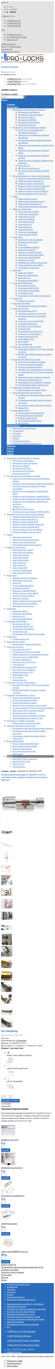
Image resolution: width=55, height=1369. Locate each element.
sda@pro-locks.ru (9, 89)
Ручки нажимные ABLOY (23, 585)
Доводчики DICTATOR (21, 573)
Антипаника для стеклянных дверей (28, 715)
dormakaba (21, 1040)
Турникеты (12, 636)
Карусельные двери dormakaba (26, 644)
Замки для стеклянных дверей (26, 697)
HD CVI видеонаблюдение (24, 751)
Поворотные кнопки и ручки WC (26, 601)
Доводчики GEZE (20, 567)
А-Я (8, 1327)
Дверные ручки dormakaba (24, 578)
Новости (11, 446)
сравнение (6, 1106)
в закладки (6, 1103)
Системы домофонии (21, 659)
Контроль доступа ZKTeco (24, 662)
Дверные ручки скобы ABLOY (25, 593)
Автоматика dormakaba (23, 460)
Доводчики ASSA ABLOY (22, 550)
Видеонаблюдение (15, 741)
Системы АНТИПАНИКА (17, 621)
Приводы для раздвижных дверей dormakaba (33, 483)
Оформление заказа (10, 51)
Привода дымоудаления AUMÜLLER (28, 524)
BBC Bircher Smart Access (23, 509)
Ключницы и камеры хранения (21, 720)
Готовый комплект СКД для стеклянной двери (33, 708)
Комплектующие (19, 1108)
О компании (17, 431)
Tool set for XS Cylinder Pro (12, 1195)
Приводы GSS (18, 506)
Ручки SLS (16, 583)
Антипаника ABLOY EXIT (22, 626)
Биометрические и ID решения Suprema (30, 654)
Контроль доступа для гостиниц (21, 682)
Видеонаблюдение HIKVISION (25, 743)
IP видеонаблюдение (22, 748)
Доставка (16, 433)
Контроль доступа (15, 646)
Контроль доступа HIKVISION (25, 657)
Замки (9, 534)
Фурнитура (12, 575)
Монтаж (4, 1277)
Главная (4, 771)
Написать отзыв (34, 1045)
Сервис (10, 451)
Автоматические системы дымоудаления (25, 514)
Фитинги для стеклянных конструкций (29, 705)
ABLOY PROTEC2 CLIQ (21, 761)
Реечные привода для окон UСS (26, 532)
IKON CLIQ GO (18, 764)
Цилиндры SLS (18, 616)
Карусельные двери (16, 641)
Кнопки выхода (19, 680)
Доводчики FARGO (20, 557)
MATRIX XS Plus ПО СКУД (11, 1167)
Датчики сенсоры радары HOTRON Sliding (31, 511)
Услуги (10, 453)
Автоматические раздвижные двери (23, 1316)
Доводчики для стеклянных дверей (28, 710)
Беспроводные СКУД (21, 649)
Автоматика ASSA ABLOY (23, 471)
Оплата (15, 438)
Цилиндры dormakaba (22, 613)
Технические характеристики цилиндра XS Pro (22, 1267)
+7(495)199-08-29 (14, 23)
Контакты (16, 436)
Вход (9, 37)
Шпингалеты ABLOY (21, 588)
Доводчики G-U (19, 562)
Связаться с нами (14, 1361)
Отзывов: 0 (20, 1045)
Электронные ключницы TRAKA (26, 723)
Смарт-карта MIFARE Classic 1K (14, 1251)
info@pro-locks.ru (14, 34)
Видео (4, 1280)
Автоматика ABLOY (20, 465)
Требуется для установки (12, 1272)
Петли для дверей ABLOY (23, 596)
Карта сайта (12, 1366)
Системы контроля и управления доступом (26, 1309)
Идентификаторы (20, 675)
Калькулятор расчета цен (24, 428)
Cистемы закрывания (22, 570)
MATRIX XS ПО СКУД (9, 1140)
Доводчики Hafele (20, 560)
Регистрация (21, 37)
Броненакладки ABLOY (22, 618)
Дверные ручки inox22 (22, 580)
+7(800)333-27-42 (14, 20)
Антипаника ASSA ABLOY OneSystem (28, 634)
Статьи (10, 448)
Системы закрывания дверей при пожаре (26, 1319)
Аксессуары (17, 754)
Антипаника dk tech (21, 624)
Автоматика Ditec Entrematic (25, 463)
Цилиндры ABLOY (20, 611)
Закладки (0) (12, 39)
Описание (6, 1108)
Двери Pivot (17, 738)
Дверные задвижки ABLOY (24, 590)
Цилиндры (11, 608)
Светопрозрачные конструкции (21, 726)
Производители (14, 1363)
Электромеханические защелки (26, 545)
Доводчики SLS (19, 565)
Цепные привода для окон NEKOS (27, 529)
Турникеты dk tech (20, 639)
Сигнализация (18, 766)
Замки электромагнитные (24, 542)
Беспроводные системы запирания (23, 1324)
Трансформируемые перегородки (27, 718)
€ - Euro (10, 7)
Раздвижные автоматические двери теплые (32, 728)
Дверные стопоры (20, 598)
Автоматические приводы (24, 713)
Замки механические (22, 537)
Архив (9, 756)
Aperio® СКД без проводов (24, 759)
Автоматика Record (21, 473)
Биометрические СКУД (22, 672)
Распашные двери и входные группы (29, 736)
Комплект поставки (10, 1269)
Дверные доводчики (16, 547)
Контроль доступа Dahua (23, 669)
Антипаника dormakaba (23, 629)
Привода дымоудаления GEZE (25, 527)
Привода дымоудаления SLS (25, 519)
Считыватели (18, 664)
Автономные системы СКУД (24, 667)
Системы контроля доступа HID (26, 652)
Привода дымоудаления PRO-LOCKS (28, 516)
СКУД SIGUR (17, 677)
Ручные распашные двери (24, 703)
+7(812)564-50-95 (14, 25)
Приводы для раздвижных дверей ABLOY (30, 496)
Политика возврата (21, 441)
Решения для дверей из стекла (21, 695)
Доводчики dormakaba (22, 552)
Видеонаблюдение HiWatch (24, 746)
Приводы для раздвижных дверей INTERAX (31, 499)
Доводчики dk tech (20, 555)
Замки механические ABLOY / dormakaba (25, 1304)
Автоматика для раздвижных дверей (23, 476)
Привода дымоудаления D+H (25, 522)
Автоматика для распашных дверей (23, 458)
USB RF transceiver (9, 1223)
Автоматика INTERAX (21, 468)
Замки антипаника (15, 1322)
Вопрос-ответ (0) (8, 1264)
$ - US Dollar (12, 9)
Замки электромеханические (25, 539)
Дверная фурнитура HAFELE (24, 603)
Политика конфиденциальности (26, 443)
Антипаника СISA (20, 631)
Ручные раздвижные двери (24, 700)
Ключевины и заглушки (23, 606)
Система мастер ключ (16, 1306)
